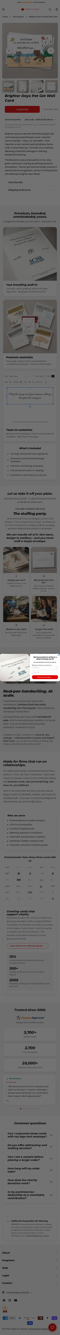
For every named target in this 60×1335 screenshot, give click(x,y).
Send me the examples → (45, 677)
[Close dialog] (58, 655)
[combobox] (44, 667)
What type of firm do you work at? (42, 665)
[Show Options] (56, 667)
